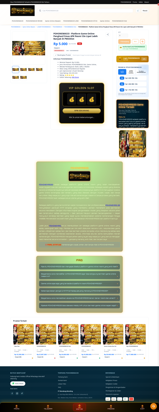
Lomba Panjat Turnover (131, 72)
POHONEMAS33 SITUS (89, 21)
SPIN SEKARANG (81, 111)
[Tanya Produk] (142, 41)
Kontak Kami (62, 380)
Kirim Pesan (19, 384)
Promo (135, 2)
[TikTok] (22, 393)
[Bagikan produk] (108, 34)
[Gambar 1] (15, 69)
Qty (119, 32)
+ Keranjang (124, 41)
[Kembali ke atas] (154, 401)
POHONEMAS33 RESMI (34, 21)
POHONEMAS (55, 226)
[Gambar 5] (15, 77)
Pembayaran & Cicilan (113, 391)
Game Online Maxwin (53, 21)
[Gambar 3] (31, 69)
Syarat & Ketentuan (112, 377)
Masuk (146, 2)
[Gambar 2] (23, 69)
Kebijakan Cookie (111, 384)
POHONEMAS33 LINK (71, 21)
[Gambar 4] (39, 69)
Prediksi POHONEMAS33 (141, 72)
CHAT (142, 409)
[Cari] (40, 11)
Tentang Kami (63, 377)
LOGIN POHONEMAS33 (44, 27)
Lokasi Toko (62, 384)
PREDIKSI (111, 409)
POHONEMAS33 (126, 2)
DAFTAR (79, 409)
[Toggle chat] (153, 406)
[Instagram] (17, 393)
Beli (135, 41)
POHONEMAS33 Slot (119, 21)
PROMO (16, 409)
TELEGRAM (48, 409)
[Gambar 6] (23, 77)
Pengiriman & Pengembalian (115, 387)
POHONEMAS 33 (112, 205)
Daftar (141, 2)
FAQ (59, 387)
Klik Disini (75, 77)
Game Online (105, 21)
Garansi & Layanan (112, 394)
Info (144, 59)
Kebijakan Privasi (111, 380)
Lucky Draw (122, 72)
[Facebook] (12, 393)
